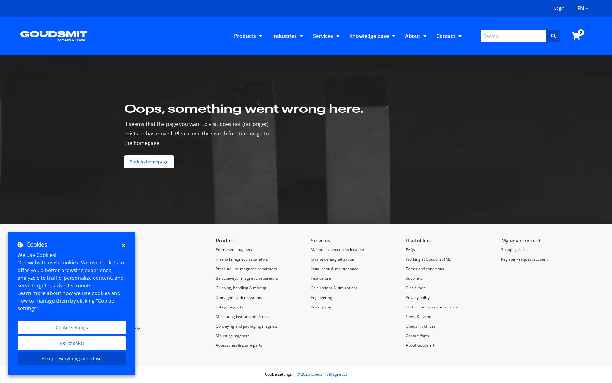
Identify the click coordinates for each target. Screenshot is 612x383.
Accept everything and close (72, 359)
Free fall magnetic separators (242, 259)
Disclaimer (415, 288)
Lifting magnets (229, 307)
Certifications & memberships (432, 307)
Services (323, 36)
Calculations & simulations (334, 288)
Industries (284, 36)
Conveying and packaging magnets (247, 326)
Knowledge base (369, 36)
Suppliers (414, 278)
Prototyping (321, 307)
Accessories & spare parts (239, 345)
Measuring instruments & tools (243, 316)
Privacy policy (418, 297)
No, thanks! (72, 343)
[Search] (553, 36)
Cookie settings (72, 327)
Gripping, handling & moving (241, 288)
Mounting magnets (232, 335)
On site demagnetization (332, 259)
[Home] (53, 35)
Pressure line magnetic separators (246, 268)
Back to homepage (149, 162)
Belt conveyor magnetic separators (247, 278)
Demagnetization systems (239, 297)
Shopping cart (513, 249)
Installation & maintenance (334, 268)
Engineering (321, 297)
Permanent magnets (234, 249)
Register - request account (524, 259)
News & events (419, 316)
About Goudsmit (420, 345)
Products (245, 36)
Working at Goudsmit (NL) (428, 259)
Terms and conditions (425, 268)
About (412, 36)
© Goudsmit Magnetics (322, 374)
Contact (445, 36)
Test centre (321, 278)
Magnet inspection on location (338, 249)
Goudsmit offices (421, 326)
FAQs (410, 249)
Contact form (417, 335)
